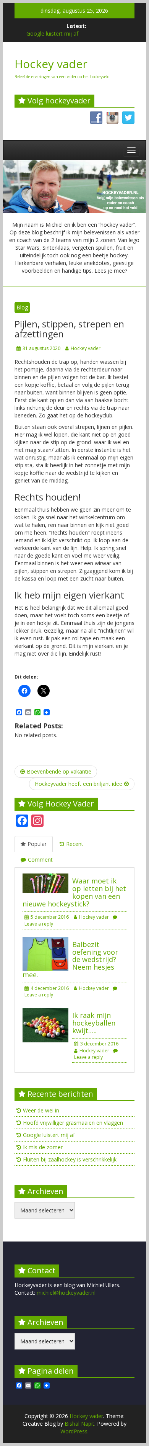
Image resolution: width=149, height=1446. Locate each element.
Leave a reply (88, 1057)
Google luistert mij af (52, 33)
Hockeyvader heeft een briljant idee (78, 783)
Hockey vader (51, 64)
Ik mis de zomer (43, 1147)
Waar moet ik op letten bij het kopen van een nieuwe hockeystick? (74, 892)
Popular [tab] (37, 843)
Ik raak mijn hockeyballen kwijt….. (93, 1023)
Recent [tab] (74, 843)
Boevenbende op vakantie (59, 771)
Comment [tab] (40, 859)
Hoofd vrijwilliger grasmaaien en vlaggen (73, 1122)
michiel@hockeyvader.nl (66, 1292)
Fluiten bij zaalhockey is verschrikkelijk (70, 1159)
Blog (22, 307)
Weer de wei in (41, 1110)
